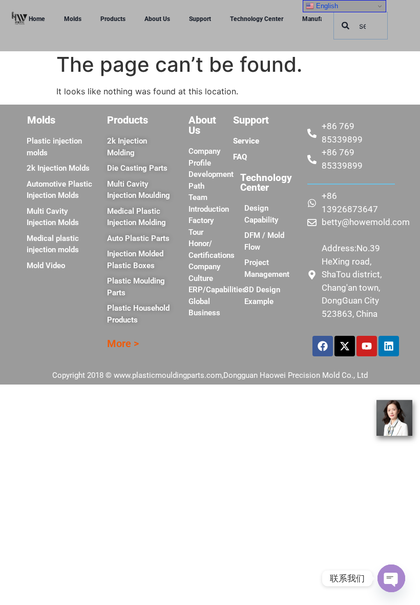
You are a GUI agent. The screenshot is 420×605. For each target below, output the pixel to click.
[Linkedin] (389, 346)
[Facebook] (322, 346)
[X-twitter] (344, 346)
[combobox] (360, 25)
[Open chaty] (391, 578)
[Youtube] (366, 346)
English (326, 6)
